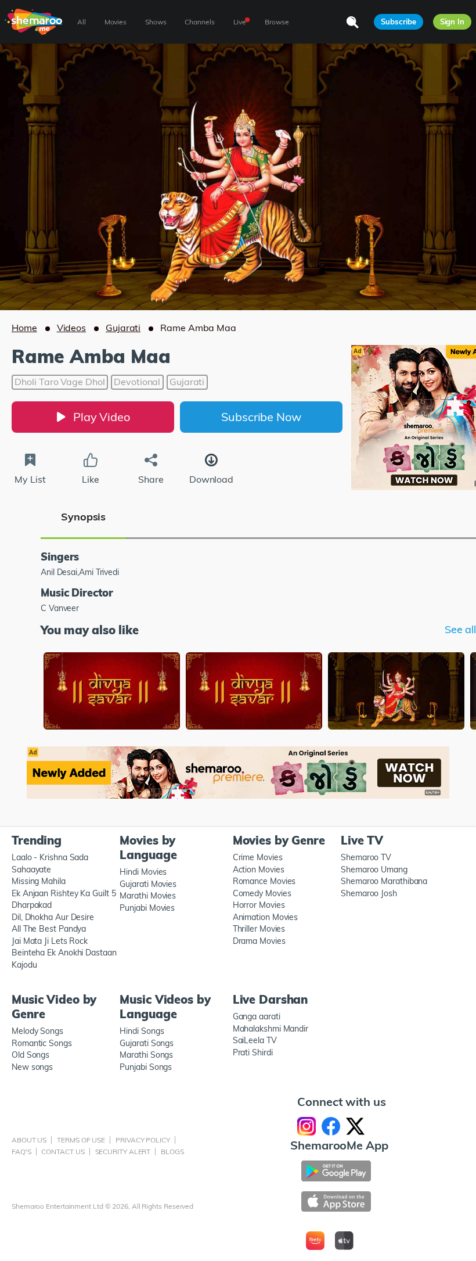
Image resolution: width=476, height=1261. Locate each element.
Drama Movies (259, 941)
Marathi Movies (148, 895)
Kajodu (24, 965)
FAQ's (21, 1151)
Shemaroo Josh (369, 893)
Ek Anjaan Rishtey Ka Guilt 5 (64, 893)
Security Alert (123, 1151)
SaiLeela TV (255, 1040)
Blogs (172, 1151)
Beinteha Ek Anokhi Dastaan (64, 952)
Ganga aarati (256, 1016)
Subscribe (398, 21)
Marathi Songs (146, 1055)
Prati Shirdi (253, 1052)
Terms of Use (81, 1140)
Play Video (101, 416)
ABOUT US (29, 1140)
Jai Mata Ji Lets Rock (50, 941)
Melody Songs (37, 1031)
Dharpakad (32, 905)
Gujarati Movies (148, 884)
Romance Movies (264, 881)
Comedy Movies (262, 893)
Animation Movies (265, 917)
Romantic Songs (42, 1043)
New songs (32, 1067)
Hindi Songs (142, 1031)
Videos (71, 327)
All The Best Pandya (49, 929)
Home (24, 327)
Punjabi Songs (146, 1067)
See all (460, 629)
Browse (277, 21)
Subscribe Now (261, 416)
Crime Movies (258, 857)
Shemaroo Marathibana (384, 881)
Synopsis (83, 516)
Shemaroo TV (366, 857)
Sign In (452, 21)
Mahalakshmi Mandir (270, 1028)
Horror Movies (259, 905)
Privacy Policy (143, 1140)
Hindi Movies (143, 872)
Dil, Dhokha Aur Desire (53, 917)
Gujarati (123, 327)
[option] (112, 692)
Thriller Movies (259, 929)
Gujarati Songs (147, 1043)
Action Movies (258, 869)
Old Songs (30, 1055)
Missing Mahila (39, 881)
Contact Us (62, 1151)
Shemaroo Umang (374, 869)
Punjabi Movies (147, 908)
